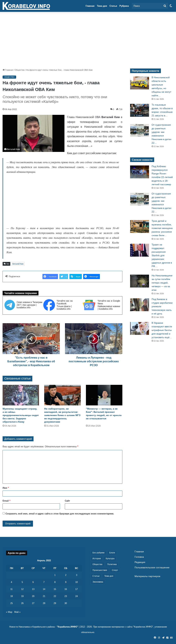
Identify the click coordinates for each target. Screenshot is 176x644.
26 (22, 603)
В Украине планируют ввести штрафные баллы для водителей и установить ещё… (162, 330)
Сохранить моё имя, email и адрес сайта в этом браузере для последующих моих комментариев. (60, 513)
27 (33, 603)
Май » (17, 612)
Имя (6, 488)
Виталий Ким (18, 264)
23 (65, 596)
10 (76, 582)
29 (55, 603)
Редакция (140, 562)
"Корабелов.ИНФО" (67, 626)
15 (55, 589)
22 (55, 596)
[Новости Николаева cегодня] (26, 6)
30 (65, 603)
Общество (20, 70)
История (96, 558)
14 (44, 589)
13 (33, 589)
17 (76, 589)
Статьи (113, 6)
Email (6, 500)
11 (11, 589)
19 (22, 596)
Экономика (97, 582)
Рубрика (124, 6)
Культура (110, 558)
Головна (139, 557)
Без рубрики (98, 552)
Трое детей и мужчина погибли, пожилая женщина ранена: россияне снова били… (162, 228)
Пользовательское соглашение (152, 567)
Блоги (112, 552)
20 (33, 596)
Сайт (67, 500)
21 (44, 596)
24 (76, 596)
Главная (90, 6)
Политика (112, 564)
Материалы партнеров (147, 576)
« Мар (9, 612)
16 (65, 589)
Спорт (115, 570)
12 (22, 589)
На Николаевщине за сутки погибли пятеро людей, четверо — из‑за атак (162, 282)
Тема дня (102, 6)
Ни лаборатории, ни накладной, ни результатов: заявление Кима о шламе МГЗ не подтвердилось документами (62, 415)
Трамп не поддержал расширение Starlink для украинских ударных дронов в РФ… (162, 255)
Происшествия (99, 570)
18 (11, 596)
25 (11, 603)
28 (44, 603)
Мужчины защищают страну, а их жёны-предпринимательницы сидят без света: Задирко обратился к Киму (21, 415)
